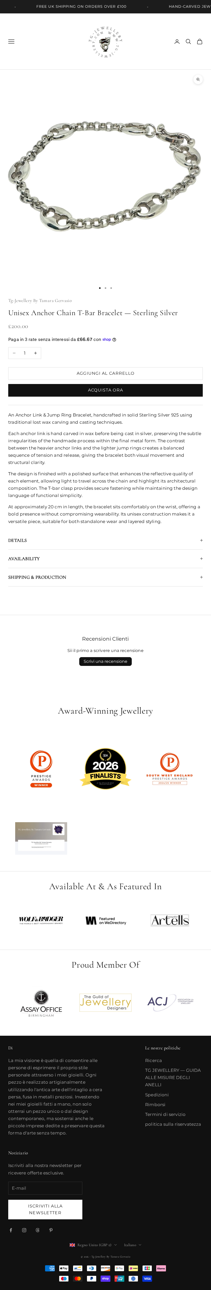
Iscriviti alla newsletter (45, 1209)
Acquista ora (105, 390)
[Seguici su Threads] (37, 1230)
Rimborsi (155, 1104)
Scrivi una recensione (105, 661)
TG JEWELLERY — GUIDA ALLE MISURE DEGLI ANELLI (173, 1077)
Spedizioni (157, 1094)
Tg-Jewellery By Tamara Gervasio (40, 300)
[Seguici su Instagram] (24, 1230)
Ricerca (153, 1060)
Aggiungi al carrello (106, 373)
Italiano (130, 1245)
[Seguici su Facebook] (10, 1230)
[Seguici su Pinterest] (51, 1230)
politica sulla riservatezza (173, 1124)
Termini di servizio (165, 1114)
